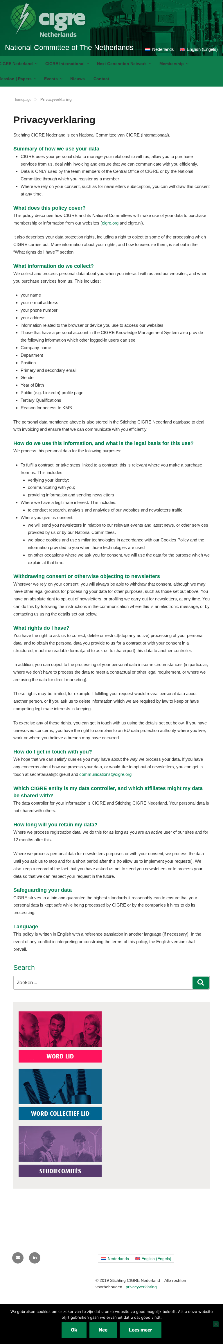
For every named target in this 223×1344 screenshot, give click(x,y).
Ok (74, 1330)
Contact (101, 78)
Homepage (22, 99)
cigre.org (110, 222)
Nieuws (77, 78)
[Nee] (216, 1324)
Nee (103, 1330)
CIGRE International (64, 63)
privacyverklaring (141, 1286)
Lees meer (140, 1330)
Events (51, 78)
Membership (171, 63)
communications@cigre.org (105, 774)
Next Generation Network (122, 63)
